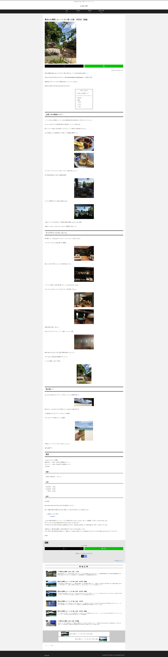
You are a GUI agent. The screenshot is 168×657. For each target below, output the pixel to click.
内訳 (80, 102)
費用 (79, 100)
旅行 (47, 542)
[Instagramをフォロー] (85, 556)
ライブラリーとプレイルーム (84, 95)
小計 (80, 104)
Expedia (52, 516)
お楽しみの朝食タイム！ (83, 93)
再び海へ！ (80, 97)
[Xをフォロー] (82, 556)
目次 (82, 90)
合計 (80, 106)
